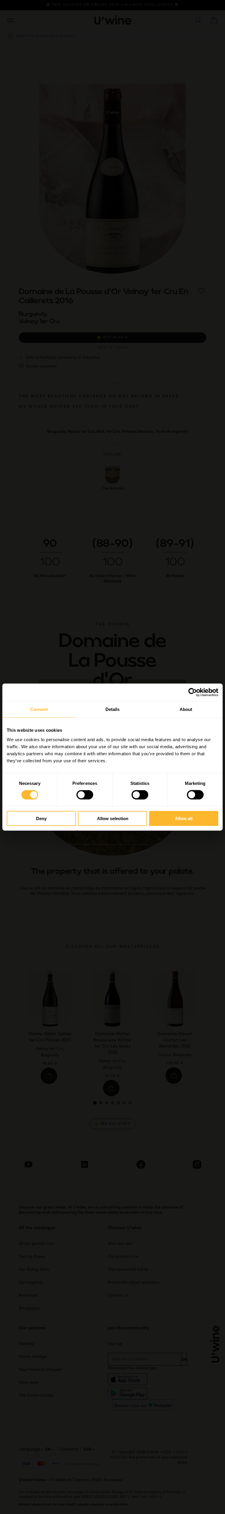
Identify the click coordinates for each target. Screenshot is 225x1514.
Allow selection (112, 818)
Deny (41, 818)
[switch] (84, 795)
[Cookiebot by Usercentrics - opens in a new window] (192, 692)
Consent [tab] (39, 709)
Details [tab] (112, 709)
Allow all (183, 818)
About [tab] (186, 709)
